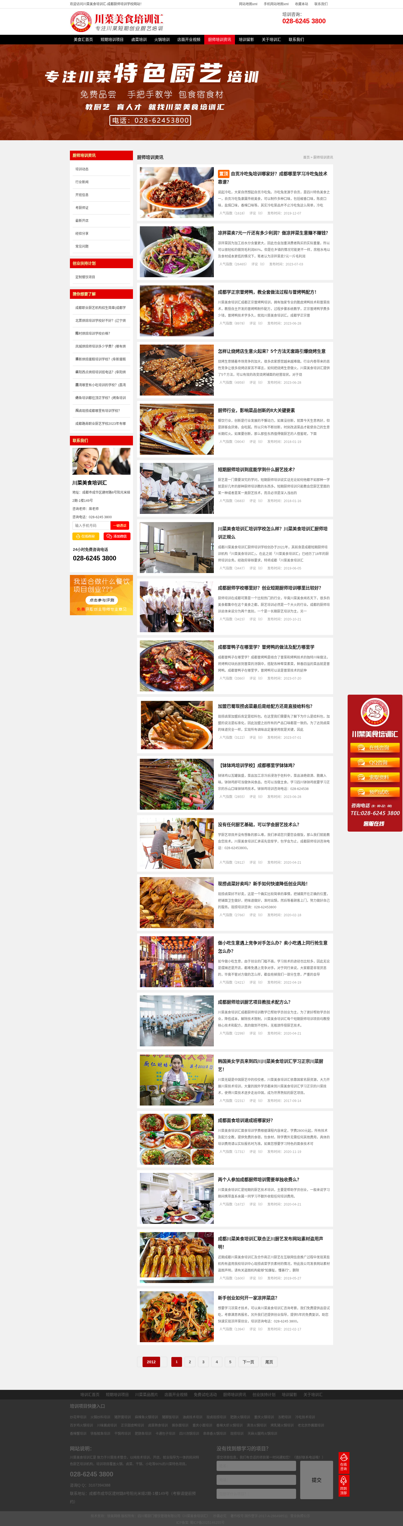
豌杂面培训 (180, 1425)
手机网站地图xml (276, 4)
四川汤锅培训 (189, 1434)
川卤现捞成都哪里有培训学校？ (98, 411)
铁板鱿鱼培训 (100, 1434)
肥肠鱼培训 (143, 1434)
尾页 (269, 1362)
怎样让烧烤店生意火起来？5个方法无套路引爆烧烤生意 (272, 351)
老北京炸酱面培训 (311, 1425)
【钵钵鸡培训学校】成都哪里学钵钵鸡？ (257, 765)
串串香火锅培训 (214, 1434)
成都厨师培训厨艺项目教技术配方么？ (255, 1002)
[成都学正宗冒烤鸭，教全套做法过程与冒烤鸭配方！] (177, 335)
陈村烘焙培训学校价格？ (93, 334)
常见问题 (82, 246)
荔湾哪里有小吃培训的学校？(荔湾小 (100, 387)
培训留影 (246, 39)
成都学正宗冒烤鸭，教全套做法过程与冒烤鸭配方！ (268, 292)
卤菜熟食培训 (158, 1425)
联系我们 (321, 4)
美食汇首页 (83, 39)
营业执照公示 (300, 1516)
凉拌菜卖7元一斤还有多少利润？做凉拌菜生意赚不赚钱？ (274, 233)
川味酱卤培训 (107, 1425)
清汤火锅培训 (256, 1425)
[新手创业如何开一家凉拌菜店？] (177, 1341)
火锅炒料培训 (100, 1417)
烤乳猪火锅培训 (282, 1425)
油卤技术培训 (192, 1417)
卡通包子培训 (165, 1434)
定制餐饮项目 (85, 277)
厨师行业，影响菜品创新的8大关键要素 (256, 410)
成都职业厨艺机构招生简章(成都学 (100, 308)
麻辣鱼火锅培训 (146, 1417)
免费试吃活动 (205, 1394)
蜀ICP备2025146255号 (207, 1523)
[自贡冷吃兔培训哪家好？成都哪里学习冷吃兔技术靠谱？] (177, 217)
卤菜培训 (139, 39)
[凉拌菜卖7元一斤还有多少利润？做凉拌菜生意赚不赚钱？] (177, 276)
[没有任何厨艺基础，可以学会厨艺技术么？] (177, 868)
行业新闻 (82, 182)
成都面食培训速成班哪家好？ (246, 1120)
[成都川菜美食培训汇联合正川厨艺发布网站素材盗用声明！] (177, 1282)
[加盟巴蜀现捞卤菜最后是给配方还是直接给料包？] (177, 749)
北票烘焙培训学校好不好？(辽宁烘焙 (100, 323)
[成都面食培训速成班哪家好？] (177, 1164)
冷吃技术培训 (305, 1417)
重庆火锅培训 (264, 1417)
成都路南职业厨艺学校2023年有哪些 (100, 426)
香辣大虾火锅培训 (229, 1425)
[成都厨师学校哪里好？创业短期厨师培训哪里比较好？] (177, 631)
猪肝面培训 (122, 1417)
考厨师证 (82, 208)
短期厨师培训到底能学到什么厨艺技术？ (257, 469)
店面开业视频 (188, 39)
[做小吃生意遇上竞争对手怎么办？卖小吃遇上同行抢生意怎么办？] (177, 986)
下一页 (248, 1362)
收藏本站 (301, 4)
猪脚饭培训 (170, 1417)
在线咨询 (343, 1467)
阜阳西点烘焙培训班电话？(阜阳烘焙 (100, 374)
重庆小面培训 (202, 1425)
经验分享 (82, 234)
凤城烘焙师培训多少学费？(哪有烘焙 (100, 349)
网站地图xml (248, 4)
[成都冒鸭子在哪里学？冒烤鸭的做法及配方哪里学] (177, 690)
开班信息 (82, 195)
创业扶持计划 (264, 1394)
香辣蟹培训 (78, 1434)
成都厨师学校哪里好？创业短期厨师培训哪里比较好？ (270, 588)
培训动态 (82, 169)
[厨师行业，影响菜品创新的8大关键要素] (177, 454)
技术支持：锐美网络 (105, 1516)
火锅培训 (162, 39)
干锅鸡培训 (122, 1434)
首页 (306, 157)
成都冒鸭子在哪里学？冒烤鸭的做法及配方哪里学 (266, 647)
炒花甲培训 (78, 1417)
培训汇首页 (90, 1394)
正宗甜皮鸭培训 (132, 1425)
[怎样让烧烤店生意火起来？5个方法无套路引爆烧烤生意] (177, 394)
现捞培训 (236, 1434)
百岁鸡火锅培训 (81, 1425)
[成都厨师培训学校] (118, 31)
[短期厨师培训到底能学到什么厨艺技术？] (177, 513)
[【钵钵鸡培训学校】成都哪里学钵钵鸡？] (177, 809)
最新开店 (82, 221)
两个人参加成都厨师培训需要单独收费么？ (259, 1179)
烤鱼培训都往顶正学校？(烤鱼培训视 (100, 400)
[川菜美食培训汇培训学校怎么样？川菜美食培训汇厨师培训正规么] (177, 572)
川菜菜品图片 (146, 1394)
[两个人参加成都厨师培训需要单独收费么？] (177, 1223)
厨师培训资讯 (219, 39)
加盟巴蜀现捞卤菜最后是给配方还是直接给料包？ (266, 706)
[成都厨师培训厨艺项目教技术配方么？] (177, 1045)
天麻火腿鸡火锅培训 (262, 1434)
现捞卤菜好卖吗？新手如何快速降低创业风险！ (264, 883)
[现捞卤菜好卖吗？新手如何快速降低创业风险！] (177, 927)
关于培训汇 (271, 39)
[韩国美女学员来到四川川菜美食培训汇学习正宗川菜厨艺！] (177, 1104)
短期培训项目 (112, 39)
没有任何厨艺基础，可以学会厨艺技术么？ (259, 824)
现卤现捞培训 (216, 1417)
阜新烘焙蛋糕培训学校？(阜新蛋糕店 (100, 361)
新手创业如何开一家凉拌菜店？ (248, 1298)
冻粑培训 (284, 1417)
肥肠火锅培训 (240, 1417)
